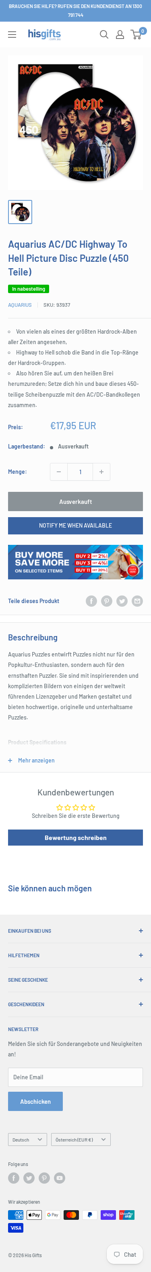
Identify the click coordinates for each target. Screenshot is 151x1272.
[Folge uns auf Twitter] (29, 1178)
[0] (136, 34)
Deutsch (20, 1139)
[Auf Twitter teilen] (122, 601)
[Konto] (120, 34)
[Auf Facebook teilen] (91, 601)
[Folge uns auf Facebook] (13, 1178)
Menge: (17, 471)
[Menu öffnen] (12, 34)
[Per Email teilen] (137, 601)
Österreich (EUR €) (74, 1139)
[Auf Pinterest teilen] (106, 601)
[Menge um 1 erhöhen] (101, 471)
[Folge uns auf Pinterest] (44, 1178)
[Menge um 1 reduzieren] (58, 471)
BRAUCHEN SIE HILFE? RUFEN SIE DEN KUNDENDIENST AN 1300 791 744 (75, 10)
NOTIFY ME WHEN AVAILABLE (75, 525)
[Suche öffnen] (104, 34)
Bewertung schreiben (76, 837)
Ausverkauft (75, 501)
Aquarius (20, 305)
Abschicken (35, 1101)
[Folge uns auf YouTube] (59, 1178)
